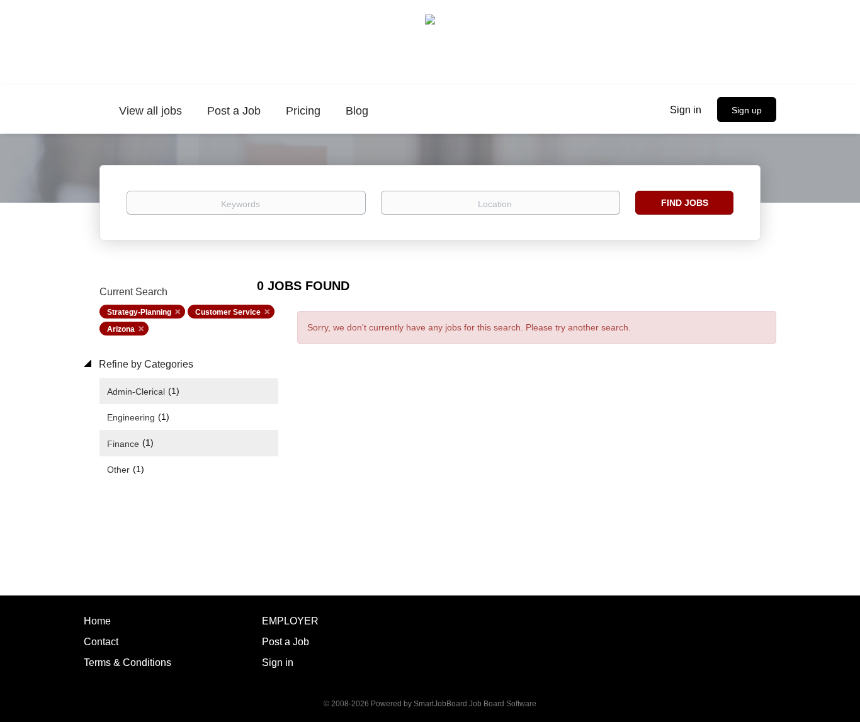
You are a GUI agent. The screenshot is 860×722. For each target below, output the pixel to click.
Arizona (121, 329)
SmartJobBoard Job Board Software (475, 703)
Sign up (747, 110)
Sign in (685, 109)
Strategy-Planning (139, 312)
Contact (101, 641)
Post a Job (285, 641)
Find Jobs (684, 203)
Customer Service (228, 312)
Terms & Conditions (127, 662)
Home (97, 621)
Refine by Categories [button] (144, 364)
